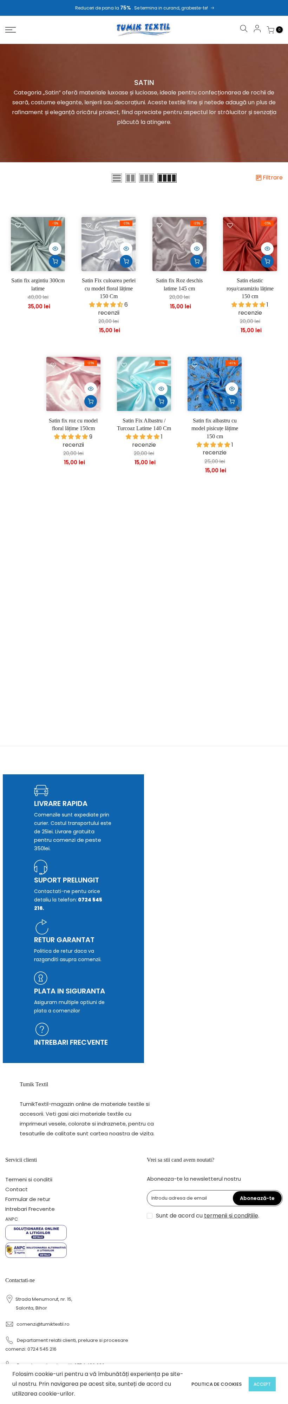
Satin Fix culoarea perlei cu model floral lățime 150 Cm (109, 288)
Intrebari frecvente (71, 1042)
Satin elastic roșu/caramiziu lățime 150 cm (250, 288)
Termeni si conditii (28, 1179)
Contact (16, 1189)
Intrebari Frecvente (30, 1209)
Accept (262, 1384)
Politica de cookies (216, 1384)
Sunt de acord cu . (207, 1216)
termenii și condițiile (231, 1216)
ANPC (11, 1219)
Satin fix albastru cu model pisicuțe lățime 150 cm (214, 429)
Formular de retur (27, 1199)
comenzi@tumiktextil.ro (43, 1324)
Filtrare (273, 177)
